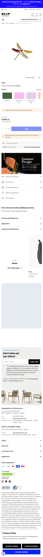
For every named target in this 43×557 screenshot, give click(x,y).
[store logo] (6, 14)
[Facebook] (6, 481)
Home (3, 23)
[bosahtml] (14, 251)
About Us (39, 9)
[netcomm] (6, 488)
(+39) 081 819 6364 (17, 416)
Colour (4, 89)
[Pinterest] (10, 481)
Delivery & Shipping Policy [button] (32, 147)
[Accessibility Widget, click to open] (4, 553)
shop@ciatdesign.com (19, 418)
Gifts (7, 23)
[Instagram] (3, 481)
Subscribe (34, 362)
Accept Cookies (21, 552)
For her (12, 23)
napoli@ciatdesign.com (19, 432)
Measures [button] (29, 77)
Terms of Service (15, 380)
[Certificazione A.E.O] (17, 488)
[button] (4, 10)
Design (26, 9)
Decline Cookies (12, 546)
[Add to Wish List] (39, 77)
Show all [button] (39, 89)
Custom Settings (31, 546)
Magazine (32, 9)
